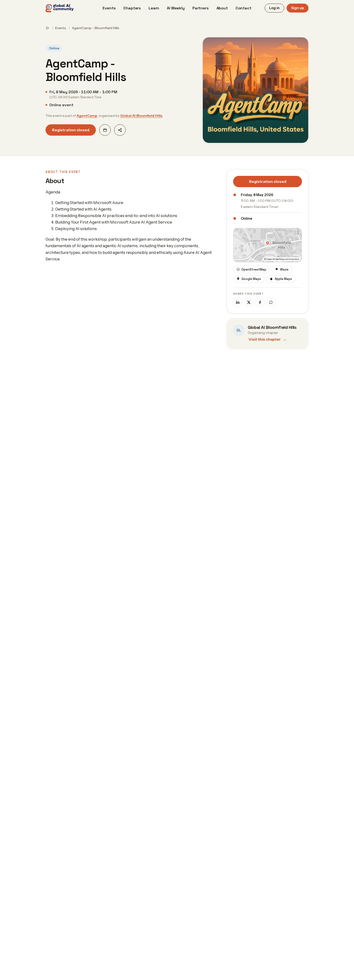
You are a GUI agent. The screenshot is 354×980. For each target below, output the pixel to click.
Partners (200, 8)
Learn (154, 8)
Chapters (132, 8)
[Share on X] (248, 302)
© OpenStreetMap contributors (281, 259)
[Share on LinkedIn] (237, 302)
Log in (274, 8)
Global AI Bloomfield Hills (141, 115)
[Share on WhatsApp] (270, 302)
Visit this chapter (268, 339)
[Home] (47, 28)
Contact (243, 8)
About (222, 8)
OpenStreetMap (254, 269)
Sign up (297, 8)
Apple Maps (283, 279)
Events (109, 8)
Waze (284, 269)
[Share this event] (120, 130)
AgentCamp (87, 115)
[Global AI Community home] (60, 8)
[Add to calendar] (105, 130)
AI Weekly (176, 8)
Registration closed (70, 129)
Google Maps (251, 279)
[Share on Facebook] (259, 302)
